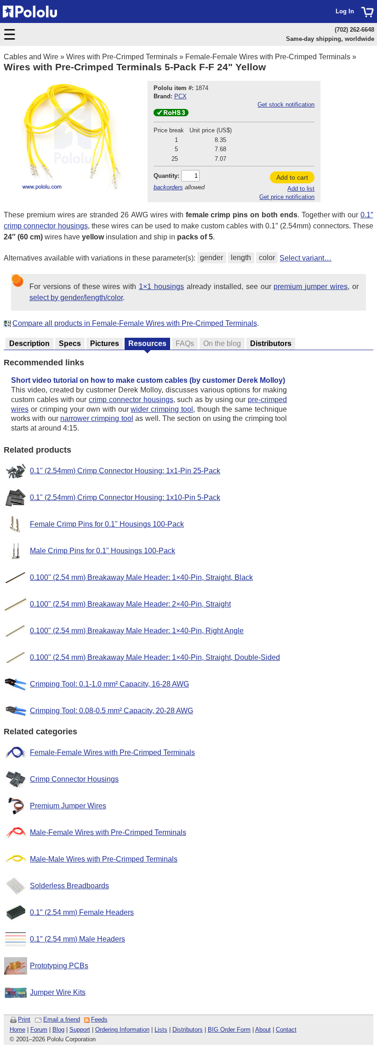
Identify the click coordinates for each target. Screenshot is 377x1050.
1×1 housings (161, 286)
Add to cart (292, 177)
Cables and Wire (31, 57)
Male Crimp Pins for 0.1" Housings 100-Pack (102, 551)
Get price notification (286, 196)
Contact (286, 1029)
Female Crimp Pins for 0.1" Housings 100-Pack (107, 524)
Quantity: (166, 175)
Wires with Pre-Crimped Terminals (121, 57)
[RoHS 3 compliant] (171, 114)
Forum (38, 1029)
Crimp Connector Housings (74, 779)
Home (17, 1029)
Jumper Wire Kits (58, 992)
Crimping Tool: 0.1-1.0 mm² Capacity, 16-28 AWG (109, 684)
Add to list (300, 188)
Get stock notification (285, 104)
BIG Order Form (229, 1029)
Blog (58, 1029)
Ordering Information (122, 1029)
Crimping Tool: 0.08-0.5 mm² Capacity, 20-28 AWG (111, 711)
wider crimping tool (162, 409)
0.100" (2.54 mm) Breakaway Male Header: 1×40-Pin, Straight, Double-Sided (155, 657)
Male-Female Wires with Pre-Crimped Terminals (108, 832)
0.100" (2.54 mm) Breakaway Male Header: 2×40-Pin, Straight (130, 604)
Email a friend (61, 1019)
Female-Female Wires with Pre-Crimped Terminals (267, 57)
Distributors (187, 1029)
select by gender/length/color (76, 297)
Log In (345, 11)
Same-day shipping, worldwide (330, 38)
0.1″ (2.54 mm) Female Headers (82, 912)
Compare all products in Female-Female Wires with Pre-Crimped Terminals (134, 323)
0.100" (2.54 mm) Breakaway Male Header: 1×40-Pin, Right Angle (137, 631)
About (263, 1029)
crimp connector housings (131, 399)
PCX (180, 96)
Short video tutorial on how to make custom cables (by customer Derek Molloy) (148, 380)
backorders (168, 187)
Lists (160, 1029)
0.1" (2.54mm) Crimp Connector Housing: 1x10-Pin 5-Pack (125, 497)
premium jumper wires (311, 286)
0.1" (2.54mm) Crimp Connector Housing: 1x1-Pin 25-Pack (125, 471)
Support (79, 1029)
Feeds (99, 1019)
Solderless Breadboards (69, 886)
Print (24, 1019)
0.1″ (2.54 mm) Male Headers (77, 939)
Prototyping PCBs (59, 966)
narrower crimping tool (96, 418)
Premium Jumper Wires (68, 806)
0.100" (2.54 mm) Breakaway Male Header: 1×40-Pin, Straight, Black (141, 577)
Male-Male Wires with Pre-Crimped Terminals (103, 859)
